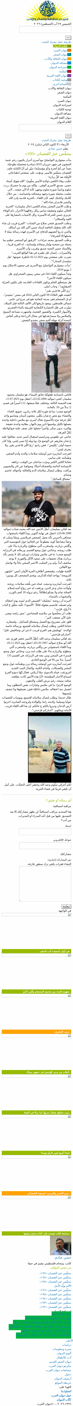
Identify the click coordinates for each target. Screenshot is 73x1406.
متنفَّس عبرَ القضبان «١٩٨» (55, 1277)
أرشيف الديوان (62, 1378)
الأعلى (69, 1340)
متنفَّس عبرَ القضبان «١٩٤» (55, 1298)
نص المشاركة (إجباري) (59, 859)
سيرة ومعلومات (61, 1349)
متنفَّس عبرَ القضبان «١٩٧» (55, 1281)
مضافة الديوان (59, 62)
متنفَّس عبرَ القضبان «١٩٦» (55, 1290)
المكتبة (63, 71)
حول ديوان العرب (61, 1395)
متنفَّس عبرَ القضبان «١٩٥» (55, 1294)
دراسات (66, 1344)
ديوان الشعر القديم (60, 1361)
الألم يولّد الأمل (62, 1285)
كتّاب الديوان (64, 1399)
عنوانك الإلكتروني (62, 840)
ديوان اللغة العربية (56, 75)
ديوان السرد (60, 50)
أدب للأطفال (64, 1357)
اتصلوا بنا (66, 1391)
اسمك (68, 826)
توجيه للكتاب (59, 79)
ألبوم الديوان (64, 1353)
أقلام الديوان (60, 46)
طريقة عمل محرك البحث (56, 41)
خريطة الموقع (63, 1382)
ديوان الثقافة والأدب (55, 58)
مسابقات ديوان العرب (58, 1370)
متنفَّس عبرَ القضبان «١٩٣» (55, 1302)
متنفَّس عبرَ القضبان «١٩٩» (55, 1273)
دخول (68, 1374)
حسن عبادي (55, 148)
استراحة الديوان (58, 67)
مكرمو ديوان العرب (60, 1365)
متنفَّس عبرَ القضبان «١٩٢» (55, 1306)
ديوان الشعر (60, 54)
